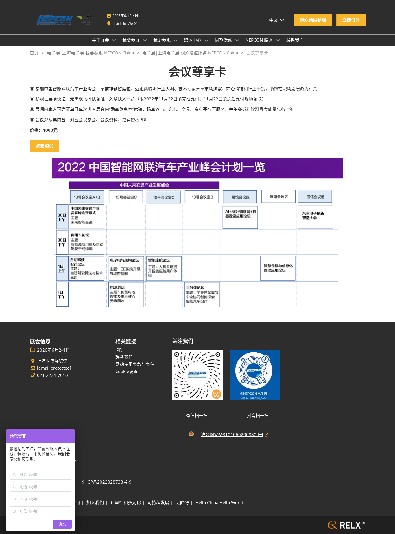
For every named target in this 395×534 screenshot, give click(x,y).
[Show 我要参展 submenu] (144, 40)
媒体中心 (193, 40)
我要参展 (131, 40)
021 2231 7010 (52, 375)
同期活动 (224, 40)
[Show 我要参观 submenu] (175, 40)
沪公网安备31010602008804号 (232, 434)
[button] (313, 20)
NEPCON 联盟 (260, 40)
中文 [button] (274, 20)
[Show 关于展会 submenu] (114, 40)
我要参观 (162, 40)
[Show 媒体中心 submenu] (206, 40)
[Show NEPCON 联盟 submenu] (277, 40)
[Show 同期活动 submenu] (237, 40)
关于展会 (101, 40)
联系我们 (295, 40)
